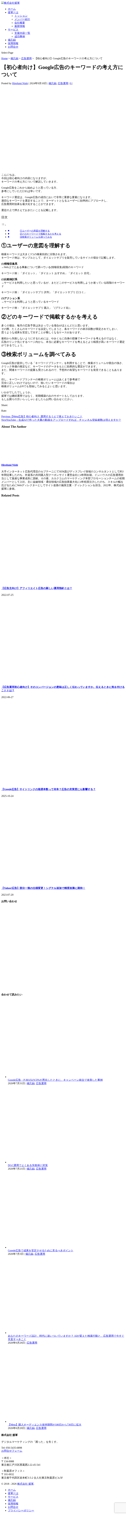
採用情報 (13, 43)
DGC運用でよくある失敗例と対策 (28, 1165)
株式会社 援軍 (25, 1483)
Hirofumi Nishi (20, 83)
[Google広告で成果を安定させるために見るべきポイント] (66, 1247)
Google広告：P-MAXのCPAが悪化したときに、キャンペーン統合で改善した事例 (55, 1079)
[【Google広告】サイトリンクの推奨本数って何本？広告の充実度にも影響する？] (63, 782)
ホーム (12, 9)
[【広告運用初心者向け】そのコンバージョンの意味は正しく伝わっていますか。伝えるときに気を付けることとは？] (63, 680)
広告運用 (63, 83)
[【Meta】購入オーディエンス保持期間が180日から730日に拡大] (66, 1421)
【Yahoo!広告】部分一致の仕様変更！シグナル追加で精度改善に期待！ (43, 888)
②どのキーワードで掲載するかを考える (40, 234)
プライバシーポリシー (21, 1510)
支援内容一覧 (22, 33)
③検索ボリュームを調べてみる (36, 237)
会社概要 (19, 22)
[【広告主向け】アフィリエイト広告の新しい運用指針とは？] (63, 581)
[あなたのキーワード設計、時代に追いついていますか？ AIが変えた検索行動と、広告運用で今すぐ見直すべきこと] (66, 1332)
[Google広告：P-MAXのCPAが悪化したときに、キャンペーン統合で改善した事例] (66, 1076)
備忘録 (12, 40)
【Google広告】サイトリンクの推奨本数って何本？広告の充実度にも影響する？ (48, 789)
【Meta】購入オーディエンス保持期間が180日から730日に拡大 (44, 1424)
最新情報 (19, 26)
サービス (13, 29)
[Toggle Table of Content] (3, 225)
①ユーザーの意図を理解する (35, 230)
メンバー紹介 (22, 19)
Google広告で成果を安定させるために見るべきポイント (40, 1250)
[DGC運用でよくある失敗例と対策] (66, 1162)
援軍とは (13, 12)
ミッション (21, 15)
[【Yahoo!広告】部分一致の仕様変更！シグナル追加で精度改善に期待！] (63, 881)
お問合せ (13, 46)
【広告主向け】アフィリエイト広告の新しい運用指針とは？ (36, 588)
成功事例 (19, 36)
